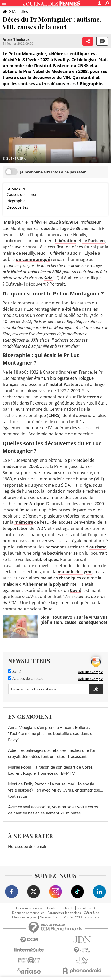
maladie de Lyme (75, 572)
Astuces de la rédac (27, 679)
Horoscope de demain (27, 847)
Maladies (20, 11)
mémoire (23, 522)
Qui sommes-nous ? (30, 908)
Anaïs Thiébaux (16, 39)
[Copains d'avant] (29, 960)
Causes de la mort (22, 194)
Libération (65, 241)
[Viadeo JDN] (82, 960)
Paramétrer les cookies (64, 913)
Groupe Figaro (50, 917)
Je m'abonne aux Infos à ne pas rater (53, 171)
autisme (97, 547)
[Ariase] (29, 971)
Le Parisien (93, 241)
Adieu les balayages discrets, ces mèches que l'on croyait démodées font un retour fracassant (52, 753)
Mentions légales (24, 917)
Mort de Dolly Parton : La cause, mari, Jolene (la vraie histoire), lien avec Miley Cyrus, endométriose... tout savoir (55, 790)
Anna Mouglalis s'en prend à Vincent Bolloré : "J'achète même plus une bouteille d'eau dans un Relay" (51, 733)
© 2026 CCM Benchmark (81, 917)
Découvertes (17, 207)
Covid (75, 590)
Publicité (67, 908)
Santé (16, 672)
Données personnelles (28, 913)
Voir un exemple (90, 671)
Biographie (16, 200)
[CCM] (29, 940)
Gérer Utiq (91, 913)
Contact (52, 908)
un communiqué (33, 259)
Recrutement (86, 908)
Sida (48, 278)
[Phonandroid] (82, 970)
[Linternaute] (29, 950)
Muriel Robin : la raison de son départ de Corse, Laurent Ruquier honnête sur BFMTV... (50, 770)
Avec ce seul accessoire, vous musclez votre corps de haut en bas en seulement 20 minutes (53, 810)
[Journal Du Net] (82, 939)
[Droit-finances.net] (82, 950)
